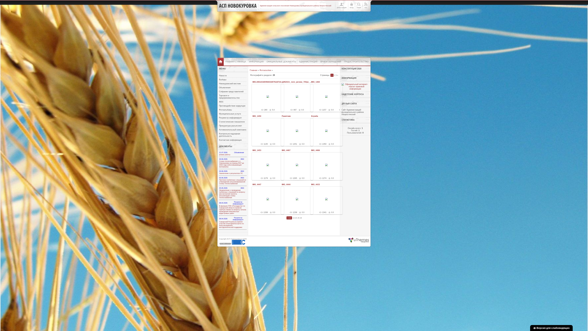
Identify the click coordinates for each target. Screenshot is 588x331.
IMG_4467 (286, 150)
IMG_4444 (286, 184)
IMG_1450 (257, 116)
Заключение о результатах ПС (231, 173)
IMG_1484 (315, 82)
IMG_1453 (257, 150)
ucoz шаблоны (359, 240)
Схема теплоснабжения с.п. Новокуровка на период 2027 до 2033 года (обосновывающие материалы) (231, 164)
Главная (253, 70)
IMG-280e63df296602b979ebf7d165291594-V (272, 82)
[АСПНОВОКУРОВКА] (238, 6)
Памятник (286, 116)
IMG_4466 (315, 150)
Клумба (314, 116)
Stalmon (298, 167)
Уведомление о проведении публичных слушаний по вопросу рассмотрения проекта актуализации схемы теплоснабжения (232, 193)
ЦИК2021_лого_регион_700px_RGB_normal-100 (303, 82)
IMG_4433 (315, 184)
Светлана (269, 100)
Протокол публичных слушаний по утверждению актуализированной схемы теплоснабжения (232, 182)
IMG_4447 (257, 184)
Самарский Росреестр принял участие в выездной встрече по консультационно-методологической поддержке (231, 224)
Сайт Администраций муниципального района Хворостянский (352, 112)
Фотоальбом (265, 70)
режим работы (224, 155)
